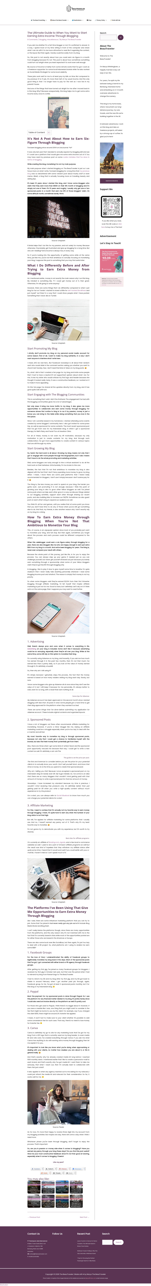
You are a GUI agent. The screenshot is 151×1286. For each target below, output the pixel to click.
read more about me (112, 181)
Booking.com (54, 842)
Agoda (62, 842)
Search (118, 1242)
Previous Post (34, 1217)
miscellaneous (52, 39)
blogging (42, 39)
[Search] (120, 37)
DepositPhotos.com (91, 1278)
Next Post (84, 1217)
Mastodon (4, 1285)
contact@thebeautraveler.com (38, 1254)
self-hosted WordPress (76, 290)
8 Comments (32, 39)
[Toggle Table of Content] (48, 132)
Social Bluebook (63, 795)
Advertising (31, 649)
